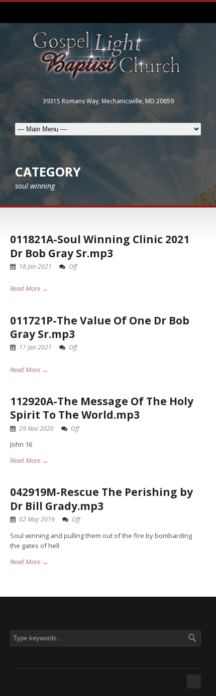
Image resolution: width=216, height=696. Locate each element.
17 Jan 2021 (35, 347)
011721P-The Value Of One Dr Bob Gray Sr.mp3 (99, 327)
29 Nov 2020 (36, 428)
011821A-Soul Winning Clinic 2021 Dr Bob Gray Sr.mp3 (99, 246)
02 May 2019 (37, 519)
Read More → (29, 288)
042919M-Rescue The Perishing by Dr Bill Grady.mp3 (101, 498)
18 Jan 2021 (35, 266)
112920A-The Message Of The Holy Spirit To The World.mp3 (101, 408)
